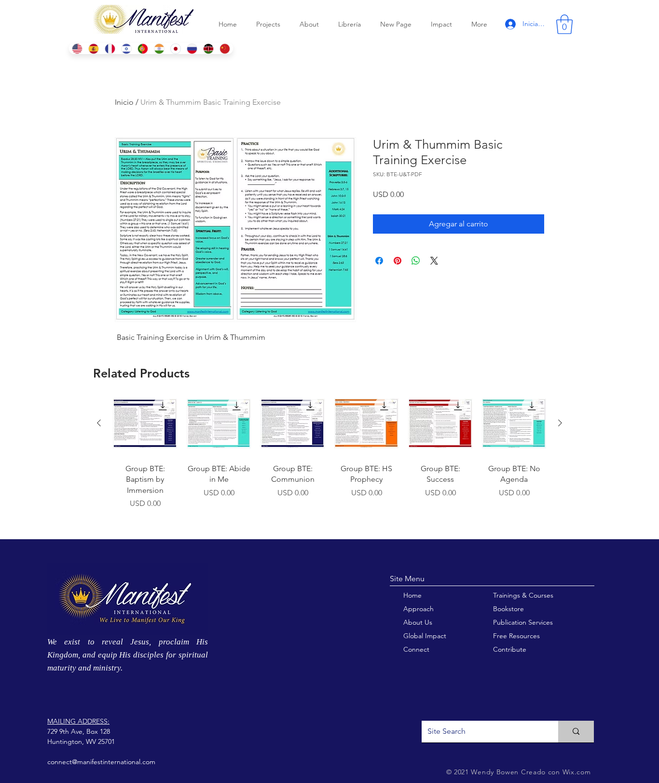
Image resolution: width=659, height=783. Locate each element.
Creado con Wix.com (556, 772)
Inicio (124, 102)
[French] (109, 48)
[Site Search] (576, 731)
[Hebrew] (126, 48)
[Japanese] (175, 48)
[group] (329, 461)
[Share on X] (434, 260)
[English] (77, 48)
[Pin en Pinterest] (397, 260)
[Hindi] (159, 48)
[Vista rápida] (145, 424)
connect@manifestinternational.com (101, 761)
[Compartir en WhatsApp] (416, 260)
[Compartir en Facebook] (379, 260)
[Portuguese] (142, 48)
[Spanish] (93, 48)
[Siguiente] (560, 423)
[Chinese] (225, 48)
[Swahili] (208, 48)
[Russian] (192, 48)
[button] (564, 24)
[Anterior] (99, 423)
